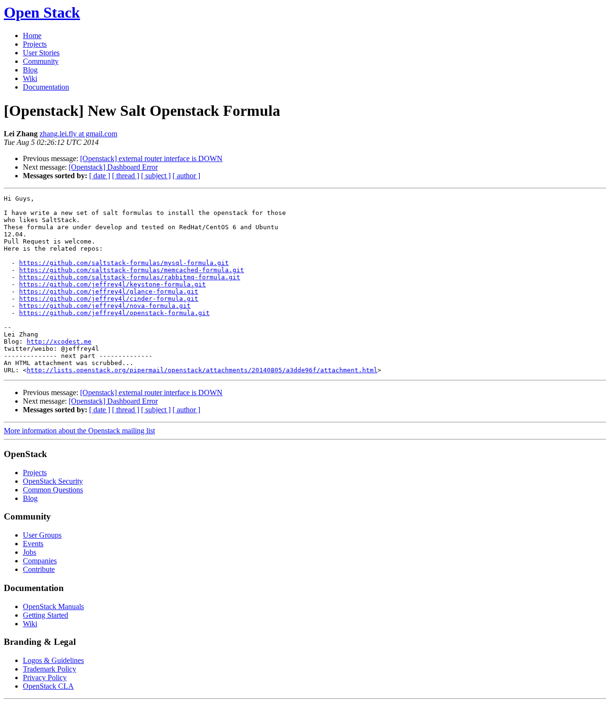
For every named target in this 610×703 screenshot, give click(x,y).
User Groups (42, 535)
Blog (30, 70)
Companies (40, 561)
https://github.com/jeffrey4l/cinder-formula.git (108, 298)
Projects (35, 44)
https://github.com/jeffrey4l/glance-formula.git (108, 291)
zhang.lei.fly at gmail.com (78, 134)
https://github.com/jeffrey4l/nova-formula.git (105, 305)
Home (32, 35)
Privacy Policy (45, 677)
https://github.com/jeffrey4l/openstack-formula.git (114, 312)
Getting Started (45, 615)
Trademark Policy (49, 669)
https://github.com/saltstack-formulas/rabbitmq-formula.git (129, 277)
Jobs (29, 552)
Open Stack (42, 12)
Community (41, 61)
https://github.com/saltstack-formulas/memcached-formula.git (131, 270)
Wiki (30, 78)
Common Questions (53, 490)
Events (33, 544)
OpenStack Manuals (53, 606)
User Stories (41, 53)
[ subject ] (156, 176)
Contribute (39, 569)
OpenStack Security (53, 481)
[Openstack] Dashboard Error (113, 167)
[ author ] (186, 176)
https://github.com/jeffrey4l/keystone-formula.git (112, 284)
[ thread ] (125, 176)
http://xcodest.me (59, 341)
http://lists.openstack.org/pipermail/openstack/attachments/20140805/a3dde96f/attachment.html (202, 370)
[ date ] (99, 176)
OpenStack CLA (48, 686)
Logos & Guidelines (53, 660)
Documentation (46, 87)
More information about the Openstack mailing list (79, 431)
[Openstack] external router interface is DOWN (151, 158)
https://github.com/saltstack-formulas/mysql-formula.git (124, 262)
